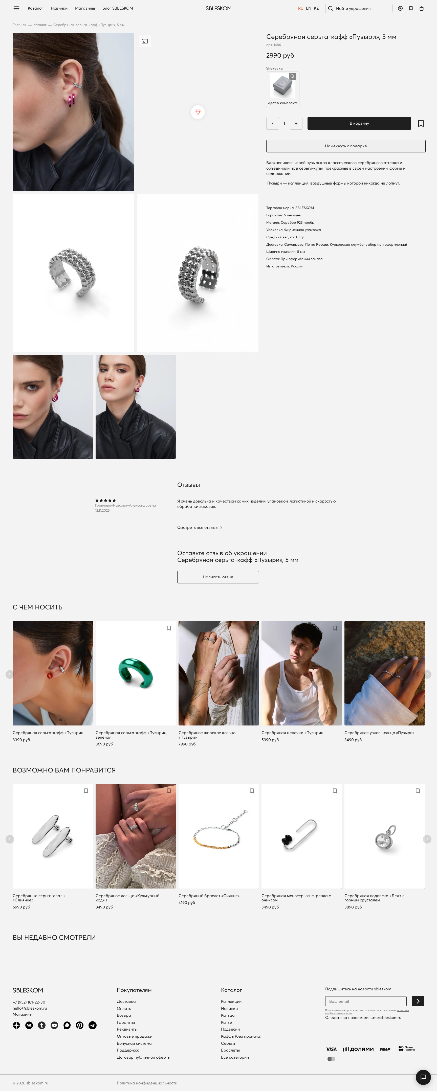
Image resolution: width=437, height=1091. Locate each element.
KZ (316, 8)
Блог (117, 8)
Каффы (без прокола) (241, 1036)
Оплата (124, 1008)
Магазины (85, 8)
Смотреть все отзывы (197, 527)
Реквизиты (127, 1029)
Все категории (235, 1057)
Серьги (228, 1043)
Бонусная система (134, 1043)
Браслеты (230, 1050)
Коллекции (231, 1001)
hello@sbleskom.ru (30, 1008)
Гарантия (126, 1022)
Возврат (125, 1015)
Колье (226, 1022)
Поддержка (128, 1050)
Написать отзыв (218, 576)
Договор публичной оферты (143, 1057)
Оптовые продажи (134, 1036)
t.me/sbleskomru (385, 1017)
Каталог (35, 8)
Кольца (228, 1015)
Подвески (230, 1029)
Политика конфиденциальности (147, 1082)
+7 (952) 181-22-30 (29, 1002)
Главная (20, 25)
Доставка (126, 1001)
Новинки (59, 8)
